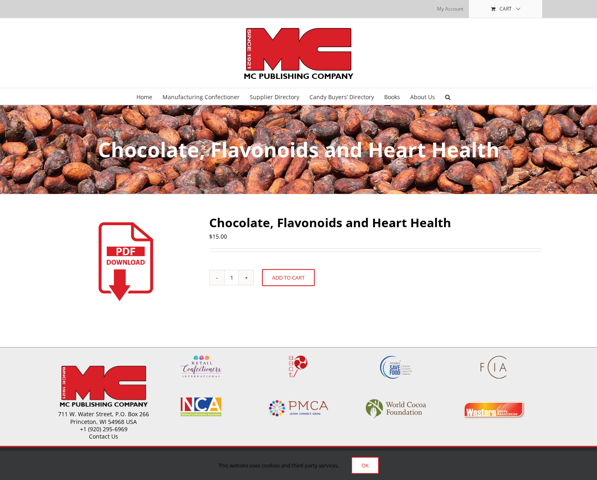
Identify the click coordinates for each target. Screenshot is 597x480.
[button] (447, 96)
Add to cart (288, 277)
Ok (365, 465)
